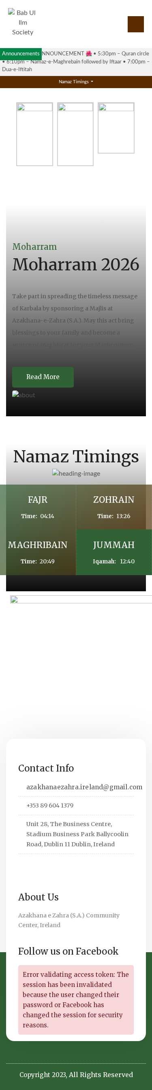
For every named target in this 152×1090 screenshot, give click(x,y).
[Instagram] (75, 865)
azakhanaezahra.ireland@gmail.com (84, 787)
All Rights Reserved (101, 1075)
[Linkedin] (49, 865)
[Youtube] (87, 865)
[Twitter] (24, 865)
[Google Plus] (62, 865)
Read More (43, 377)
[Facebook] (37, 865)
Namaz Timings (74, 82)
